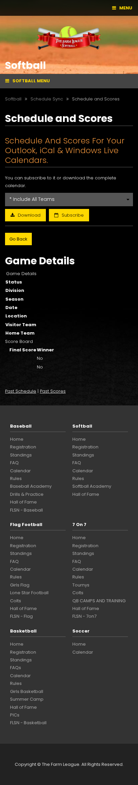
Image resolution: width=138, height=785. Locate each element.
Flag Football (26, 524)
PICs (14, 715)
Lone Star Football (29, 593)
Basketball (23, 631)
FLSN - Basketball (28, 722)
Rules (16, 478)
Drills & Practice (27, 494)
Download (29, 215)
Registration (23, 447)
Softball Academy (91, 486)
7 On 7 (79, 524)
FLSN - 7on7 (84, 616)
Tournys (80, 585)
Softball (82, 426)
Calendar (20, 471)
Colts (15, 601)
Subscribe (73, 215)
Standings (21, 455)
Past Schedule (20, 391)
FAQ (14, 463)
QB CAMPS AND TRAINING (99, 601)
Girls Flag (19, 585)
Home (16, 439)
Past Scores (53, 391)
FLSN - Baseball (26, 510)
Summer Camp (27, 699)
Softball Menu (31, 81)
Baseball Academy (31, 486)
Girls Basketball (26, 691)
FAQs (15, 667)
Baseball (20, 426)
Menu (125, 8)
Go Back (18, 239)
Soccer (80, 631)
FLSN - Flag (21, 616)
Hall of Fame (23, 502)
